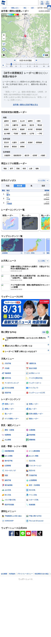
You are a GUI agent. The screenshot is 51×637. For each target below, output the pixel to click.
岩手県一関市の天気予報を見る (25, 105)
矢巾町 (30, 129)
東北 (25, 7)
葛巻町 (6, 129)
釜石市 (27, 155)
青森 (5, 168)
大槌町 (43, 155)
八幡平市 (15, 125)
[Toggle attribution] (3, 55)
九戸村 (32, 133)
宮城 (17, 168)
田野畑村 (39, 142)
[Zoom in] (4, 35)
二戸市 (6, 125)
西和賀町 (39, 129)
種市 (8, 195)
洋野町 (22, 147)
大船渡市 (7, 155)
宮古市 (6, 142)
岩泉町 (30, 142)
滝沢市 (32, 125)
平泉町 (16, 133)
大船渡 (9, 204)
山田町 (22, 142)
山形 (30, 168)
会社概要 (4, 574)
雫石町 (39, 125)
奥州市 (24, 125)
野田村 (14, 147)
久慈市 (14, 142)
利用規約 (12, 574)
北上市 (22, 121)
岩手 (32, 7)
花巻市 (14, 121)
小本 (8, 199)
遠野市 (30, 121)
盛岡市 (6, 121)
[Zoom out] (4, 38)
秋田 (24, 168)
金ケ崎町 (7, 133)
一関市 (38, 121)
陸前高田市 (17, 155)
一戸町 (39, 133)
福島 (37, 168)
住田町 (35, 155)
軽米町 (24, 133)
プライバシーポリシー (25, 574)
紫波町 (22, 129)
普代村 (6, 147)
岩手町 (14, 129)
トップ (4, 7)
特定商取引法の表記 (42, 574)
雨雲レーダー (15, 7)
